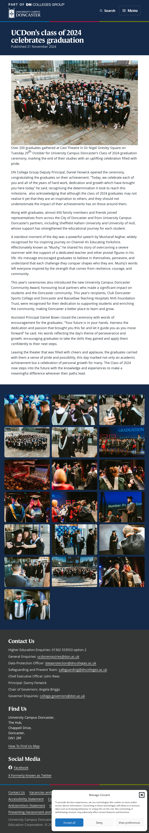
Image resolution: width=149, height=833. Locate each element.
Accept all (69, 822)
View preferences (129, 822)
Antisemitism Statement (26, 805)
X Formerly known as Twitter (30, 775)
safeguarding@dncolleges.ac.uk (83, 669)
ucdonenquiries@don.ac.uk (58, 656)
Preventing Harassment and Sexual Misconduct (44, 812)
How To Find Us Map (24, 746)
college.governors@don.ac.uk (62, 696)
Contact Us (16, 792)
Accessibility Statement (26, 799)
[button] (142, 795)
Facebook (21, 767)
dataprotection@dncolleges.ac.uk (70, 663)
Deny (99, 822)
